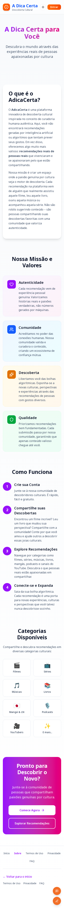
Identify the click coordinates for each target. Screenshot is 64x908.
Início (7, 853)
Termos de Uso (34, 853)
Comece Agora (30, 810)
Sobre (17, 853)
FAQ (32, 861)
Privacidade (54, 853)
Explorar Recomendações (32, 823)
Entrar (54, 7)
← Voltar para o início (17, 877)
